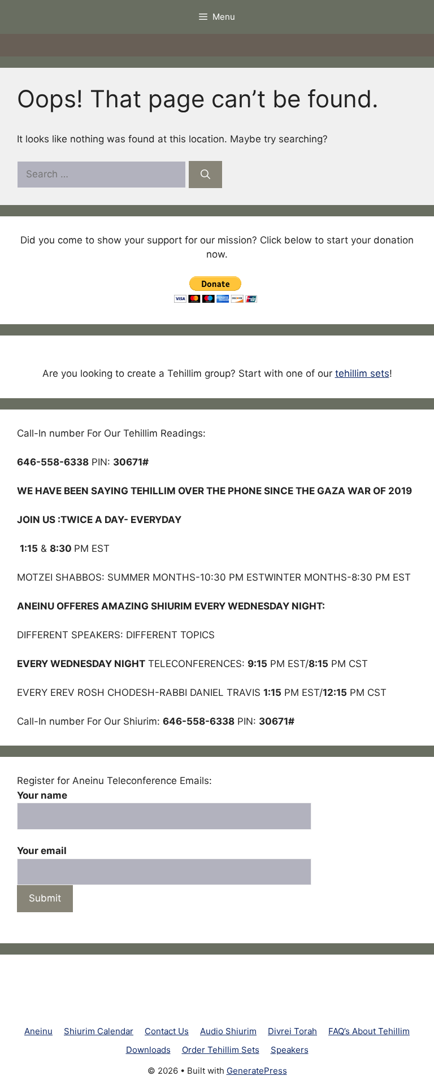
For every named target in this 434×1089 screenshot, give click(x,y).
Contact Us (167, 1031)
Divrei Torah (292, 1031)
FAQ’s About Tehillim (369, 1031)
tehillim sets (362, 373)
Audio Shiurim (228, 1031)
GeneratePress (257, 1070)
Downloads (148, 1049)
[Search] (205, 174)
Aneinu (38, 1031)
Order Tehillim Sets (220, 1049)
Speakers (290, 1049)
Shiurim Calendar (98, 1031)
